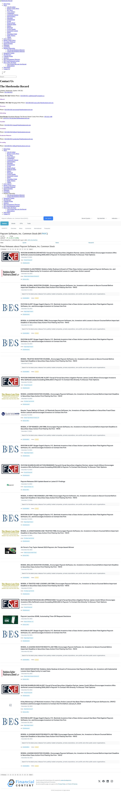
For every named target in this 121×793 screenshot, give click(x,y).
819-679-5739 (7, 118)
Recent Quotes (86, 218)
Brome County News (13, 8)
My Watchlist (101, 218)
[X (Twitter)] (99, 783)
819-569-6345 (30, 102)
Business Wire (26, 279)
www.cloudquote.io (66, 780)
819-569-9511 (24, 96)
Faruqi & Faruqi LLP (28, 260)
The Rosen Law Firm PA (29, 401)
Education (10, 18)
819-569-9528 (9, 132)
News (5, 5)
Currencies (28, 228)
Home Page (7, 4)
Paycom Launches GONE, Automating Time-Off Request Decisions (46, 616)
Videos (9, 37)
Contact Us (7, 69)
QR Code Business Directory (12, 59)
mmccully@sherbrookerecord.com (43, 102)
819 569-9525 (8, 92)
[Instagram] (112, 783)
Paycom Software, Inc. (28, 486)
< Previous (3, 249)
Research (91, 242)
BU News (10, 10)
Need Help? (7, 67)
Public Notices (11, 35)
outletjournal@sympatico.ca (36, 96)
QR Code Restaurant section (11, 61)
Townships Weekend (9, 42)
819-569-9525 (9, 125)
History (9, 26)
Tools (29, 223)
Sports (9, 32)
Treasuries (47, 228)
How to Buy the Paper (10, 62)
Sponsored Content (12, 31)
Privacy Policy (61, 784)
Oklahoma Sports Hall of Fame (30, 552)
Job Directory (7, 54)
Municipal (10, 27)
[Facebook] (103, 783)
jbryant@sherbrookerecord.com (20, 118)
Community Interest (12, 15)
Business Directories (9, 48)
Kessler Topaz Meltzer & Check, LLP (31, 417)
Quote (24, 242)
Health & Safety (11, 24)
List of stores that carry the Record (16, 64)
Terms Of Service (72, 784)
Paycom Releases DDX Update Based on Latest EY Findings (43, 481)
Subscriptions (11, 66)
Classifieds (7, 46)
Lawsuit (36, 298)
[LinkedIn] (107, 783)
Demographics (11, 16)
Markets (4, 223)
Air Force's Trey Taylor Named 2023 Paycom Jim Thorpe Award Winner (47, 547)
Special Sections (8, 43)
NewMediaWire (26, 298)
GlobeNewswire (26, 262)
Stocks (13, 223)
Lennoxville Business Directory (16, 51)
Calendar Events (8, 56)
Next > (31, 249)
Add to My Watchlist (32, 240)
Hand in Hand (11, 23)
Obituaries (6, 45)
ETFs (21, 223)
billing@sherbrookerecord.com (21, 132)
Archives (6, 58)
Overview (13, 228)
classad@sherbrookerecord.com (22, 125)
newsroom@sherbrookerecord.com (23, 109)
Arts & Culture (11, 7)
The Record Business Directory (16, 50)
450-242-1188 (48, 116)
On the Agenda (11, 29)
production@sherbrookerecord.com (23, 139)
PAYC (44, 233)
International (37, 228)
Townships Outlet (12, 34)
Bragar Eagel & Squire (28, 311)
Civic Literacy (11, 11)
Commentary (10, 13)
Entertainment (11, 19)
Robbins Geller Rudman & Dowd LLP (31, 276)
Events (9, 21)
